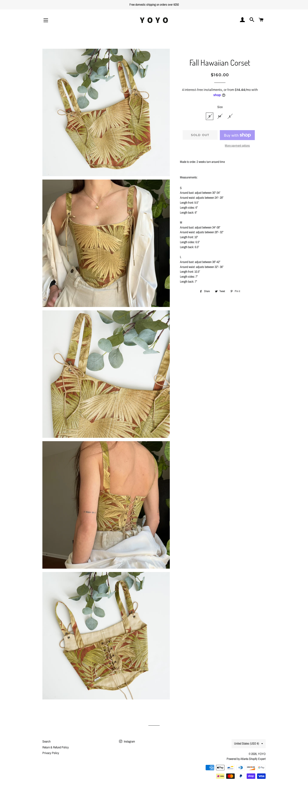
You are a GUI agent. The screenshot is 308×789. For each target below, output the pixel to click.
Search (46, 741)
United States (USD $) (246, 743)
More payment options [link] (237, 145)
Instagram (129, 741)
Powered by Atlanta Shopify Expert (246, 759)
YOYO (262, 754)
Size (220, 107)
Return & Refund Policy (55, 747)
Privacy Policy (50, 753)
